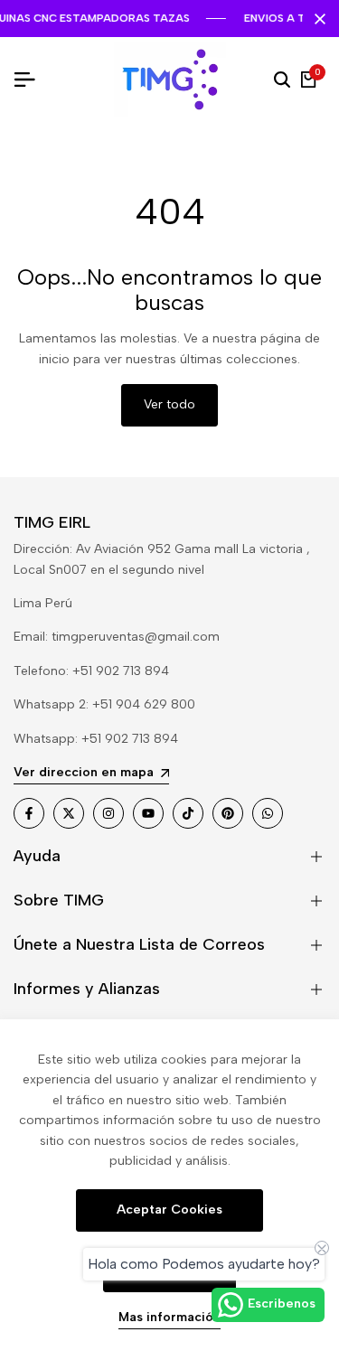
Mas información (169, 1317)
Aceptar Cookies (169, 1209)
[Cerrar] (316, 19)
